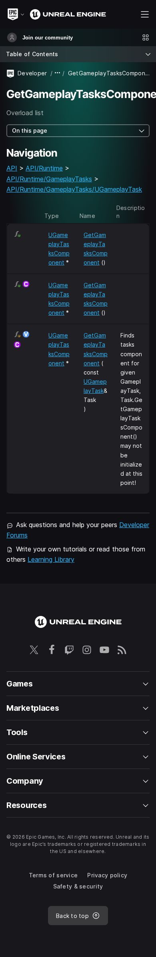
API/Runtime (44, 168)
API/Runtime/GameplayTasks (49, 179)
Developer (32, 73)
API (11, 168)
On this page (29, 130)
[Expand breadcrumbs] (58, 73)
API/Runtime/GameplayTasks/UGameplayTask (74, 189)
